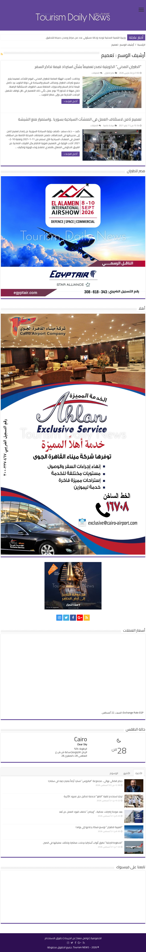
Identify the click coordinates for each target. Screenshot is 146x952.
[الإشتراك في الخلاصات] (2, 54)
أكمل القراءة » (70, 101)
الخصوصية (96, 938)
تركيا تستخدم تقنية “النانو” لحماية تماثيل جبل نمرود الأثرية (93, 796)
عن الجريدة (69, 938)
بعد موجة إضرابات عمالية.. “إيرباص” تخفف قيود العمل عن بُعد (90, 811)
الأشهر (126, 773)
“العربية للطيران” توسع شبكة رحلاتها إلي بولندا (99, 827)
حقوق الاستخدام (54, 938)
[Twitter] (66, 618)
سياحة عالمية (108, 125)
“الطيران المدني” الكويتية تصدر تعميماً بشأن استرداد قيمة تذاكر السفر (88, 66)
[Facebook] (73, 618)
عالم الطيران (109, 73)
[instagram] (59, 618)
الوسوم (114, 773)
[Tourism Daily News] (73, 14)
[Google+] (80, 618)
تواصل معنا (83, 938)
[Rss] (87, 618)
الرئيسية (141, 44)
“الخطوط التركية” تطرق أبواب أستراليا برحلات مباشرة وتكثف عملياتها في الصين (82, 842)
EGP (141, 712)
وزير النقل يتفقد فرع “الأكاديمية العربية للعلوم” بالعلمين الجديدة (92, 37)
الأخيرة (138, 773)
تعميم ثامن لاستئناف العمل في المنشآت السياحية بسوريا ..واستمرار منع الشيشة (79, 119)
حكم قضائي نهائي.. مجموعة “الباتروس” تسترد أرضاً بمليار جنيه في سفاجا (85, 781)
